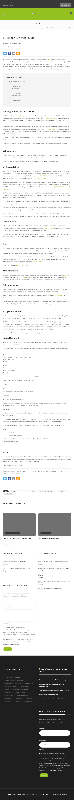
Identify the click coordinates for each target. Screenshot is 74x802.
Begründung (20, 116)
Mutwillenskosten (15, 93)
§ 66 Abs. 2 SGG (41, 178)
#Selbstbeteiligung (22, 695)
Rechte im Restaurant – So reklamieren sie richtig (52, 680)
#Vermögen (29, 698)
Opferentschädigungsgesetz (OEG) (53, 588)
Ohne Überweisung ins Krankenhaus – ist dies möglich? (54, 690)
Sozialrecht (10, 27)
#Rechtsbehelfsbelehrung (47, 491)
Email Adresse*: (7, 614)
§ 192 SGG (23, 277)
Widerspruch (12, 84)
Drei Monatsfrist (15, 88)
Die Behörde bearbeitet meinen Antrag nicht (56, 561)
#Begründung (23, 491)
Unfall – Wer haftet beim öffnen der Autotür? (51, 698)
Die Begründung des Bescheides (17, 81)
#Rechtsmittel (9, 695)
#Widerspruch (8, 493)
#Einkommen (8, 683)
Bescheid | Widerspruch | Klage (46, 27)
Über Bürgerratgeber (60, 795)
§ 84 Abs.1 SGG (41, 176)
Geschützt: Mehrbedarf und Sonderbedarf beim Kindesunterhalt (51, 685)
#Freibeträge (29, 683)
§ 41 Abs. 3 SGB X (50, 129)
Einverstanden (65, 5)
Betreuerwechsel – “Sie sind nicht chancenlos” (56, 568)
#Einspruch (18, 683)
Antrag (48, 59)
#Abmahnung (8, 677)
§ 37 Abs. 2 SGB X (59, 187)
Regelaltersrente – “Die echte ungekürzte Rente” (57, 581)
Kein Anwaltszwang (16, 95)
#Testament (8, 698)
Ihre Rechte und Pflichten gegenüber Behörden (26, 27)
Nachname (6, 602)
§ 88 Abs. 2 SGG (49, 228)
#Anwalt (13, 491)
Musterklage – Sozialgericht (52, 575)
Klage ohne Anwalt (14, 98)
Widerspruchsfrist (15, 86)
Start (5, 27)
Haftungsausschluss (43, 795)
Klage (10, 91)
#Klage (33, 491)
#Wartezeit (8, 701)
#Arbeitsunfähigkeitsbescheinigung (15, 680)
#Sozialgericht (62, 491)
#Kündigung (8, 692)
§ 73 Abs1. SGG (57, 295)
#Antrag (17, 677)
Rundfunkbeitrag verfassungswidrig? (49, 694)
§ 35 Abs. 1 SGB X (50, 118)
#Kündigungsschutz (20, 692)
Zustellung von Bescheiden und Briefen (19, 568)
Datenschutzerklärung (25, 795)
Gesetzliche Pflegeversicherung (12, 533)
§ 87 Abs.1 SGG (36, 261)
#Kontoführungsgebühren (20, 689)
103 (46, 329)
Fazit (10, 102)
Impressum (11, 795)
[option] (19, 526)
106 (49, 329)
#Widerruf (18, 701)
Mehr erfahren (67, 3)
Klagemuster (20, 265)
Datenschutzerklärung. (13, 644)
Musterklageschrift (15, 100)
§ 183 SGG (66, 275)
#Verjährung (18, 698)
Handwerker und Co (45, 533)
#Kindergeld (24, 686)
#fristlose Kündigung (11, 686)
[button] (5, 53)
